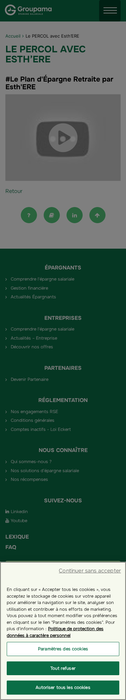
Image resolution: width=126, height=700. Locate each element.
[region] (63, 631)
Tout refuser (63, 668)
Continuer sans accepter (90, 570)
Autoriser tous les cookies (63, 687)
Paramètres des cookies (63, 649)
